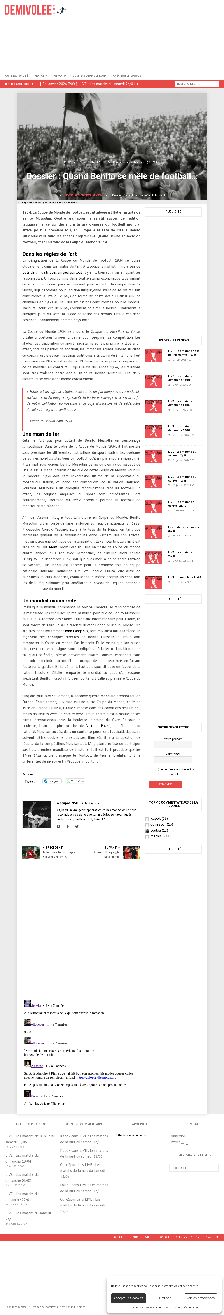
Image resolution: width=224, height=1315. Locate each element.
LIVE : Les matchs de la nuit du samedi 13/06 (184, 352)
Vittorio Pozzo (98, 725)
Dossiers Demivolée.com (89, 75)
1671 (174, 514)
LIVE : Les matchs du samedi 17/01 (182, 478)
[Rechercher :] (197, 84)
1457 (168, 586)
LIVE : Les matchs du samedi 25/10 (182, 503)
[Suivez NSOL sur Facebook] (67, 827)
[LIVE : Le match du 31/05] (153, 582)
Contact (164, 1237)
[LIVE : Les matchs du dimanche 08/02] (153, 406)
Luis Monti (49, 547)
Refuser (165, 1298)
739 (168, 413)
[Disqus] (81, 934)
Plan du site (213, 1237)
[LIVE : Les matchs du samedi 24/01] (153, 456)
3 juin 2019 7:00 (79, 162)
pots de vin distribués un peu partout (52, 272)
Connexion (177, 1136)
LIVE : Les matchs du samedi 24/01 (182, 453)
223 (173, 438)
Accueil (118, 1237)
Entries (178, 1142)
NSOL (100, 162)
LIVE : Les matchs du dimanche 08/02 (182, 403)
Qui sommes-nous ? (187, 1237)
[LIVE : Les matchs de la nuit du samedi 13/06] (153, 355)
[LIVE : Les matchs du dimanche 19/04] (153, 381)
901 (168, 363)
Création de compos (127, 75)
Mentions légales (141, 1237)
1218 (168, 539)
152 (173, 489)
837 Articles (93, 803)
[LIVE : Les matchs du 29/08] (153, 557)
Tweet (29, 781)
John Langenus (76, 631)
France (39, 75)
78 (167, 564)
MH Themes (78, 1306)
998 (155, 162)
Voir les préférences (200, 1298)
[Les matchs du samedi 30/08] (153, 532)
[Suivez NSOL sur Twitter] (76, 827)
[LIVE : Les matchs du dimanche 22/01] (153, 431)
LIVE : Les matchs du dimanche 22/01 (182, 428)
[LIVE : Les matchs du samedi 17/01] (153, 481)
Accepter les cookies (129, 1298)
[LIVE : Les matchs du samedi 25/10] (153, 506)
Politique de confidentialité (147, 1307)
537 (168, 388)
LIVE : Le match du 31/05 (184, 577)
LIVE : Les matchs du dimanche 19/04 (182, 378)
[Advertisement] (150, 35)
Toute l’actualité (15, 75)
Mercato (60, 75)
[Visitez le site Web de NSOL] (59, 827)
